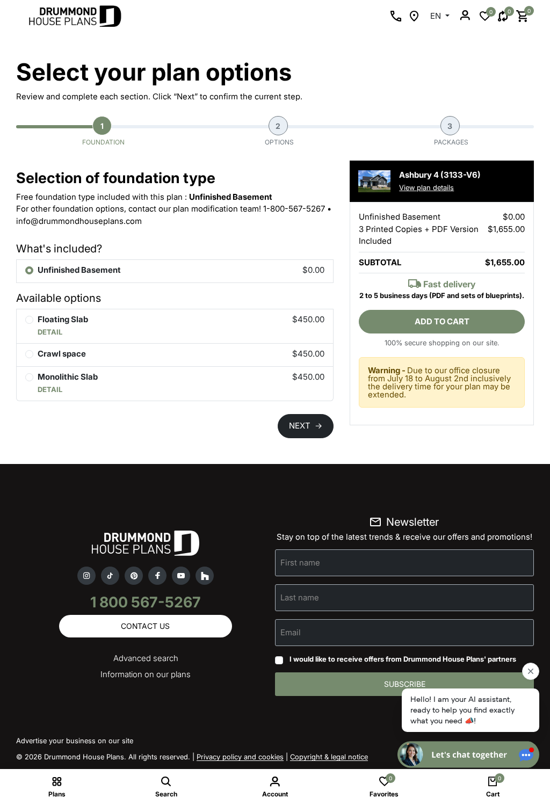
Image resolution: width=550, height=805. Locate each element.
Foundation (103, 134)
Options (279, 134)
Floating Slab (63, 319)
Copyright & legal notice (329, 756)
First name (300, 562)
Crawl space (62, 354)
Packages (451, 134)
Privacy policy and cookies (240, 756)
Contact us (145, 625)
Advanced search (145, 658)
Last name (299, 597)
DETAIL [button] (50, 332)
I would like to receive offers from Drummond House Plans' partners (403, 659)
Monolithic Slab (68, 377)
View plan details (426, 187)
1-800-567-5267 (294, 209)
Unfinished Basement (79, 270)
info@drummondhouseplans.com (79, 221)
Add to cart (442, 321)
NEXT (305, 425)
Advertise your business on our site (74, 740)
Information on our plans (145, 674)
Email (290, 632)
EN (436, 16)
